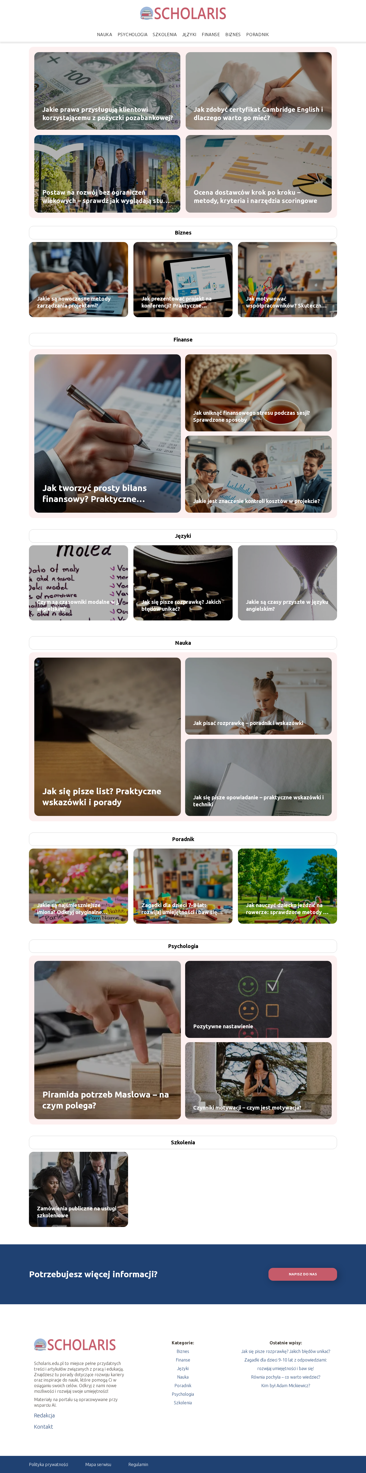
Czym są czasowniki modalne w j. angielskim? (78, 605)
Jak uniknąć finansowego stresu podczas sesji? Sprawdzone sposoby (251, 416)
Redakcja (44, 1415)
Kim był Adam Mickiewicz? (285, 1385)
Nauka (104, 34)
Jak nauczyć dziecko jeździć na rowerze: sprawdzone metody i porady (285, 909)
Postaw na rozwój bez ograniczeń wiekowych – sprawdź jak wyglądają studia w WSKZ (107, 197)
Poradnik (257, 34)
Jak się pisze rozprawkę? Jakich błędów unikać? (181, 605)
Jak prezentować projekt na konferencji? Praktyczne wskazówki (176, 302)
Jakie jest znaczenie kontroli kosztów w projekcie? (256, 501)
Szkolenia (165, 34)
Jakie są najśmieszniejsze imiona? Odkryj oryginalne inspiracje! (69, 909)
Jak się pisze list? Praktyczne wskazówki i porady (101, 796)
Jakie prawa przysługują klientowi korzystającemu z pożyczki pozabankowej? (107, 113)
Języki (189, 34)
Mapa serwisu (98, 1464)
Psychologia (133, 34)
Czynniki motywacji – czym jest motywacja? (247, 1107)
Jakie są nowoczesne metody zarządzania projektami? (74, 302)
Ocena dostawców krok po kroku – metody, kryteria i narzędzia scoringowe (255, 196)
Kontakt (43, 1427)
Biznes (233, 34)
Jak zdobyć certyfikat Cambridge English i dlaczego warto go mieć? (258, 113)
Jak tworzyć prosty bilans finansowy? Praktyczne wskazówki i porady (94, 493)
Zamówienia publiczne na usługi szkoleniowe (76, 1211)
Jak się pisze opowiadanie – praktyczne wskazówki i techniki (258, 800)
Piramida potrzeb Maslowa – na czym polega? (105, 1099)
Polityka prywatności (48, 1464)
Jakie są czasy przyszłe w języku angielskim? (287, 605)
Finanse (211, 34)
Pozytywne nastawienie (223, 1026)
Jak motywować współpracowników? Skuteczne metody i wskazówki (285, 302)
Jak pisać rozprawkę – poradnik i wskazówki (248, 723)
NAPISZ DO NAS (303, 1274)
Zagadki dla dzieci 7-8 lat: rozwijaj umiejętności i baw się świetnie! (179, 909)
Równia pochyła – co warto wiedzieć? (285, 1377)
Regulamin (138, 1464)
